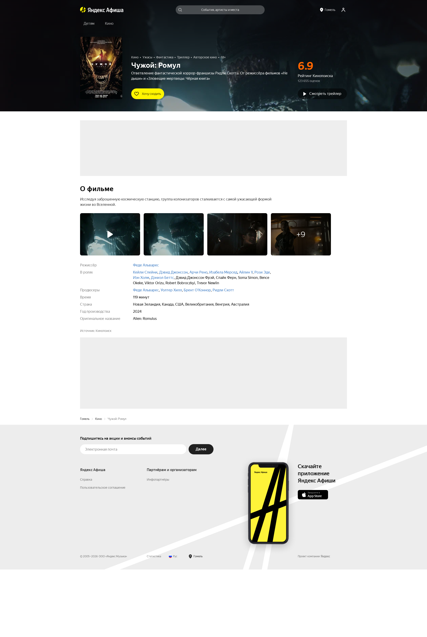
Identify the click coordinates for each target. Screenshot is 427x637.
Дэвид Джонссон (173, 272)
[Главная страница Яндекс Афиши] (83, 10)
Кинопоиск (103, 331)
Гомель (84, 486)
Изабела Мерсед (223, 272)
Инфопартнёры (158, 547)
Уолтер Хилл (171, 290)
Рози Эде (262, 272)
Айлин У (246, 272)
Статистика (154, 623)
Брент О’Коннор (197, 290)
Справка (86, 547)
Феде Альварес (146, 265)
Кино (98, 486)
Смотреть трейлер (325, 94)
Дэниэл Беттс (162, 278)
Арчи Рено (198, 272)
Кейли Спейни (145, 272)
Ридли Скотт (223, 290)
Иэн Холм (141, 278)
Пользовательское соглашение (102, 555)
